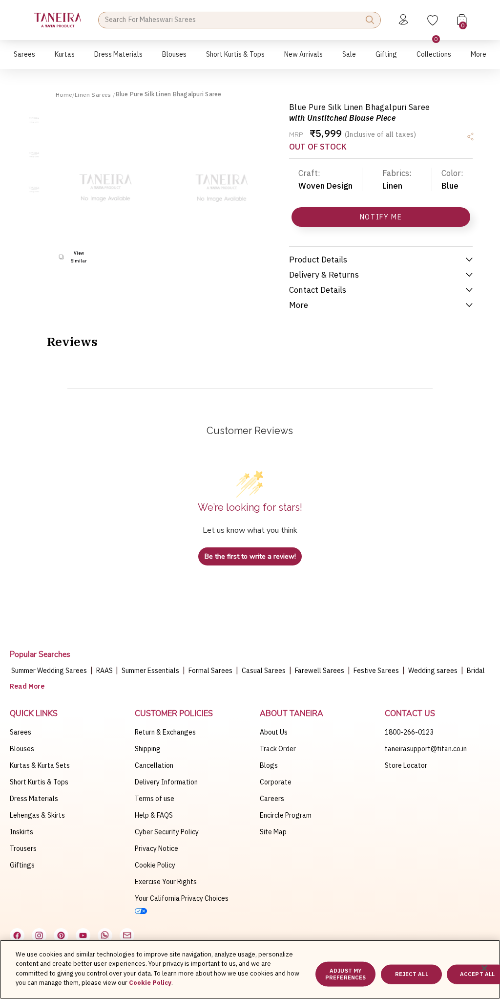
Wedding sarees (433, 670)
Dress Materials (34, 798)
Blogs (269, 765)
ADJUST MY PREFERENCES (345, 973)
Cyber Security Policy (167, 831)
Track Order (278, 748)
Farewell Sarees (319, 670)
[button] (24, 59)
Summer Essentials (150, 670)
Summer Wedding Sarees (49, 670)
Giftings (22, 865)
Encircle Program (286, 815)
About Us (274, 732)
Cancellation (154, 765)
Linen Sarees (94, 94)
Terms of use (154, 798)
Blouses (22, 748)
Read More (27, 686)
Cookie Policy (155, 865)
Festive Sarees (376, 670)
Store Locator (406, 765)
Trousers (23, 848)
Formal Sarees (210, 670)
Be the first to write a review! (250, 556)
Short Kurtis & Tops (39, 782)
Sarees (20, 732)
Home (64, 94)
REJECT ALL (411, 974)
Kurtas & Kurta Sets (40, 765)
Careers (272, 798)
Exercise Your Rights (166, 881)
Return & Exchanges (165, 732)
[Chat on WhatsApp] (105, 935)
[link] (174, 59)
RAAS (105, 670)
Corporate (276, 782)
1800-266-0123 (409, 732)
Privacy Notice (156, 848)
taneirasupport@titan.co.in (426, 748)
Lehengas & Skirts (37, 815)
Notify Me (381, 217)
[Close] (484, 968)
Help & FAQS (154, 815)
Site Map (273, 831)
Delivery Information (166, 782)
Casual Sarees (264, 670)
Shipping (148, 748)
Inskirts (21, 831)
